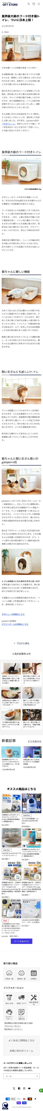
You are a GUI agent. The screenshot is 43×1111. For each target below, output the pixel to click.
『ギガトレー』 (8, 123)
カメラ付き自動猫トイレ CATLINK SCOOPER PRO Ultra (30, 820)
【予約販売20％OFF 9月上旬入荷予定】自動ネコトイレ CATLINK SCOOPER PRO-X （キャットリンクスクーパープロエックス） (11, 928)
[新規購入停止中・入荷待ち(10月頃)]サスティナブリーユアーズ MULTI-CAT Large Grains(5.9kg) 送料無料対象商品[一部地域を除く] (31, 886)
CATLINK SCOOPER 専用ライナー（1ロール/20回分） (31, 921)
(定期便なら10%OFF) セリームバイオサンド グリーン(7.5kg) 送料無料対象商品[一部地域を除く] (31, 852)
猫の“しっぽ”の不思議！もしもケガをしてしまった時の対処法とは (31, 702)
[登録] (36, 1076)
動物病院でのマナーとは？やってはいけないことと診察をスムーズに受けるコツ (10, 762)
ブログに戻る (23, 643)
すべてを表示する (34, 741)
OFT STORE (18, 1107)
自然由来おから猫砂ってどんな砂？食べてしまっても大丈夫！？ (10, 702)
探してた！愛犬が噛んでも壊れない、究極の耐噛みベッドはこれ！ (31, 724)
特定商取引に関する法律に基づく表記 (18, 1023)
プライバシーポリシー (12, 1026)
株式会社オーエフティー (13, 1029)
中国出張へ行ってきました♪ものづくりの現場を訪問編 (31, 761)
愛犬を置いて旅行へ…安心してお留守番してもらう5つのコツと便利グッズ (31, 679)
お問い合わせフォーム (21, 1050)
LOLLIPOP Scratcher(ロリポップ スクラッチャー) (11, 854)
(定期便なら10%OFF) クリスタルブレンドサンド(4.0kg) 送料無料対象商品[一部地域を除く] (11, 818)
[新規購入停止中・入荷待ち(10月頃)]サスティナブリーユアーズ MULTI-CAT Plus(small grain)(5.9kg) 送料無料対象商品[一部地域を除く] (11, 888)
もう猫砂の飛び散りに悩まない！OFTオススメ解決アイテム (10, 724)
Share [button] (6, 32)
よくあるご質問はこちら (21, 1040)
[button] (28, 3)
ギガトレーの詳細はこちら (13, 614)
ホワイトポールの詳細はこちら (15, 624)
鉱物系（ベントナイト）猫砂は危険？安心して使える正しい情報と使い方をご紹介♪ (10, 679)
